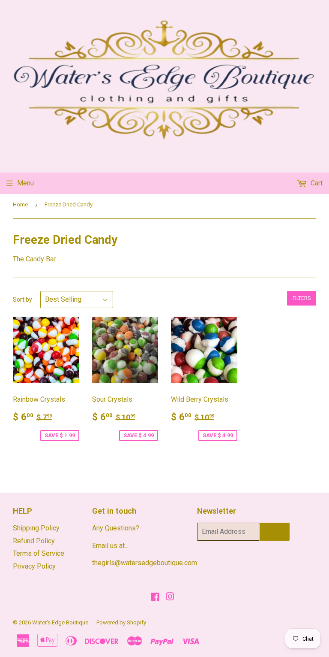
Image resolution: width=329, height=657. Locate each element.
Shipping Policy (36, 528)
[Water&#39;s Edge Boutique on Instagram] (170, 597)
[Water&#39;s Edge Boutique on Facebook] (155, 597)
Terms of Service (38, 553)
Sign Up (274, 532)
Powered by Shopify (121, 622)
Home (20, 204)
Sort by (22, 299)
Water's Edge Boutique (60, 622)
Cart (316, 183)
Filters (302, 298)
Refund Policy (34, 541)
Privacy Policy (34, 566)
